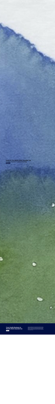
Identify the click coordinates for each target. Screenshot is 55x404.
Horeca (27, 1)
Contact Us (38, 1)
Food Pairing (23, 1)
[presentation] (1, 162)
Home (20, 1)
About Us (35, 1)
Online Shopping (30, 1)
